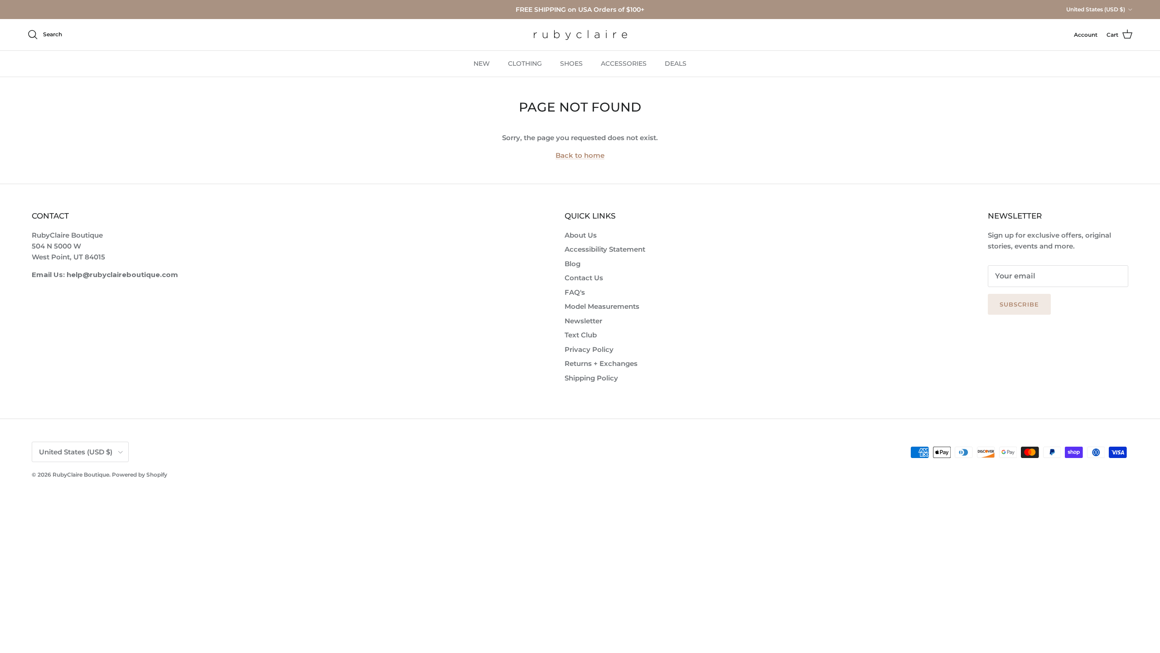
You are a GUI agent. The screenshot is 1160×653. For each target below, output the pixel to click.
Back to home (580, 155)
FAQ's (575, 292)
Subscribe (1019, 304)
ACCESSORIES (624, 63)
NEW (482, 63)
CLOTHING (525, 63)
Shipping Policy (591, 378)
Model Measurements (602, 306)
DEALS (675, 63)
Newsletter (583, 321)
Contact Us (584, 277)
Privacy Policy (589, 349)
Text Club (581, 335)
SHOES (571, 63)
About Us (581, 235)
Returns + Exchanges (601, 363)
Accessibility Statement (605, 249)
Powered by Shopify (139, 474)
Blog (572, 263)
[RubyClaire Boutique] (580, 34)
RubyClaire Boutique (81, 474)
